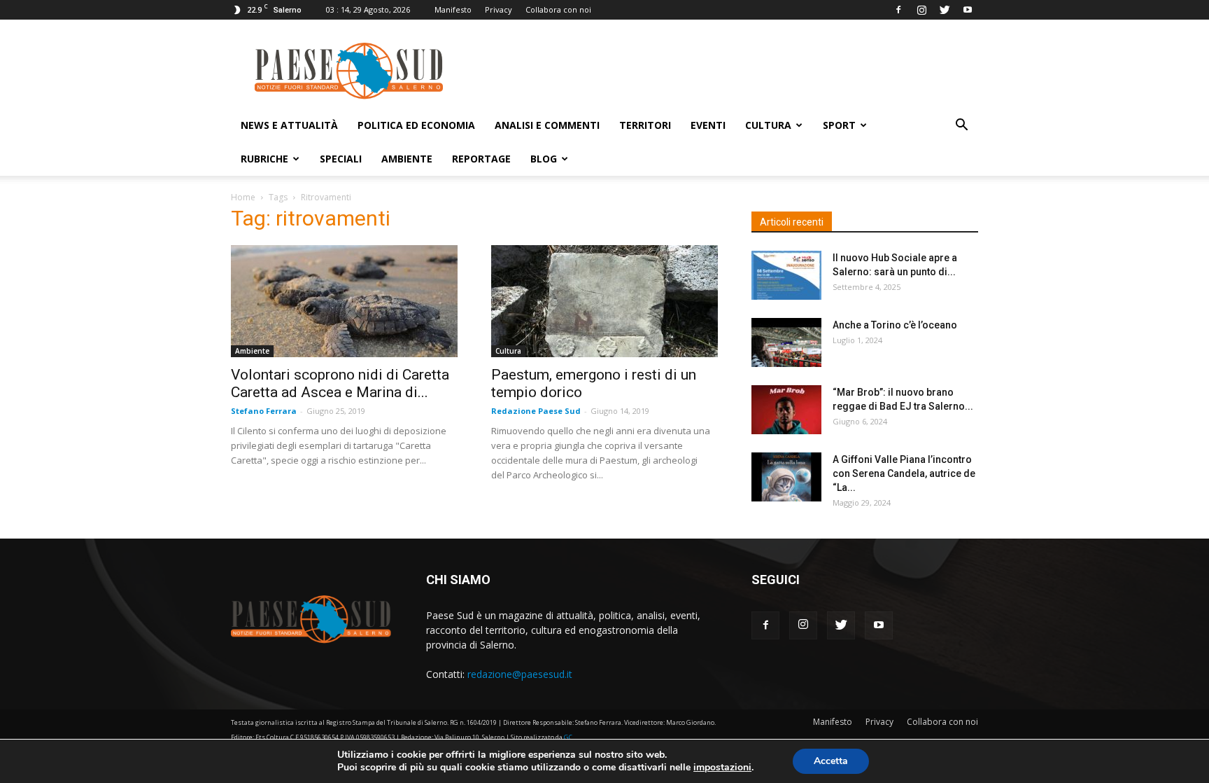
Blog (543, 158)
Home (243, 197)
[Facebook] (898, 10)
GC (568, 737)
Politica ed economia (416, 125)
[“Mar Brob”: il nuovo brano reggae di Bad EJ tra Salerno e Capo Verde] (786, 409)
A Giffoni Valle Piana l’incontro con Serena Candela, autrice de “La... (904, 473)
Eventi (708, 125)
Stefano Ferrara (264, 411)
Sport (839, 125)
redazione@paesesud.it (519, 674)
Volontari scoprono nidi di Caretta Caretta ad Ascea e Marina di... (340, 383)
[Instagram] (921, 10)
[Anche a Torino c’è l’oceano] (786, 342)
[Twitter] (944, 10)
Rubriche (264, 158)
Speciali (341, 158)
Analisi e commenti (547, 125)
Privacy (498, 9)
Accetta (831, 761)
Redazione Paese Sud (536, 411)
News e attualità (289, 125)
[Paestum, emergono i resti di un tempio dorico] (604, 301)
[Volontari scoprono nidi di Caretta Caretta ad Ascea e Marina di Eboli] (344, 301)
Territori (645, 125)
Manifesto (453, 9)
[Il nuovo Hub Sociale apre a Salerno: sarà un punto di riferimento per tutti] (786, 275)
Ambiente (406, 158)
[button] (961, 126)
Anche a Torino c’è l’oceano (895, 325)
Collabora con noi (558, 9)
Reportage (481, 158)
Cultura (768, 125)
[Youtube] (967, 10)
